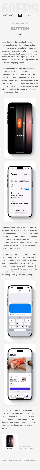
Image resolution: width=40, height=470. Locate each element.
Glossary (24, 23)
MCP (29, 15)
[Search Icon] (34, 15)
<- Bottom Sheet (11, 460)
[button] (8, 154)
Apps (11, 15)
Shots (4, 15)
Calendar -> (31, 460)
